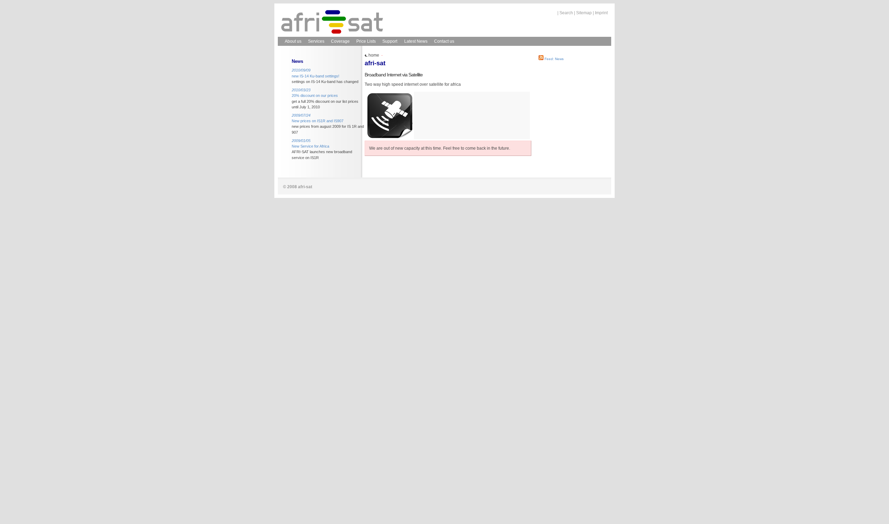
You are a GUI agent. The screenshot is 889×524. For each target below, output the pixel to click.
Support (389, 41)
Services (316, 41)
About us (293, 41)
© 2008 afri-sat (297, 186)
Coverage (340, 41)
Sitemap (584, 12)
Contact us (444, 41)
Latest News (415, 41)
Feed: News (553, 59)
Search (566, 12)
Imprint (601, 12)
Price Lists (366, 41)
